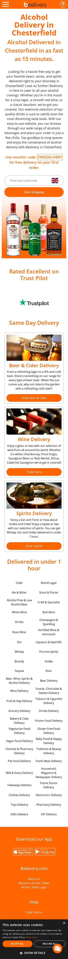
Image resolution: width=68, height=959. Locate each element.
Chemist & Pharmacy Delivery (19, 751)
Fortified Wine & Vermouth (48, 632)
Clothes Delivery (19, 795)
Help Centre (34, 912)
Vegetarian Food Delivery (19, 731)
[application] (58, 949)
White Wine (19, 612)
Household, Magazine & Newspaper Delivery (49, 773)
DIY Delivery (49, 814)
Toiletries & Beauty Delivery (48, 751)
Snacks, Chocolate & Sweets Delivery (49, 691)
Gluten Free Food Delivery (48, 731)
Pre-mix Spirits (48, 652)
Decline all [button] (50, 943)
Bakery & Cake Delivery (19, 721)
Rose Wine (19, 632)
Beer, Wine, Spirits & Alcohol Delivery (19, 681)
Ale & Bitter (19, 592)
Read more (31, 937)
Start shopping (34, 192)
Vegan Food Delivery (19, 741)
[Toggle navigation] (5, 4)
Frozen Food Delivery (49, 721)
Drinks (19, 622)
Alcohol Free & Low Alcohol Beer (19, 602)
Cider (19, 583)
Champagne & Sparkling (48, 622)
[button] (34, 953)
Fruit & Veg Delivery (19, 701)
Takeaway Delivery (19, 785)
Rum (49, 671)
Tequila (19, 671)
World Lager (49, 583)
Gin (19, 642)
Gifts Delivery (19, 814)
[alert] (34, 939)
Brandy (19, 661)
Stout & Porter (48, 592)
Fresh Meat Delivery (49, 761)
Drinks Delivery (49, 711)
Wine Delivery (19, 691)
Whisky (19, 652)
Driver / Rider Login (34, 887)
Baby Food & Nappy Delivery (49, 741)
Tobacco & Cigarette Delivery (48, 701)
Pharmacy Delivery (48, 805)
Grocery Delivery (19, 711)
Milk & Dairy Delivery (19, 773)
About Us (34, 879)
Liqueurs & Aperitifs (49, 642)
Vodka (49, 661)
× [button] (64, 923)
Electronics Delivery (49, 795)
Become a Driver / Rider (34, 883)
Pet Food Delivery (19, 761)
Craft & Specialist (49, 602)
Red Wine (49, 612)
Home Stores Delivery (48, 785)
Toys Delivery (19, 805)
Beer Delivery (49, 681)
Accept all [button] (17, 943)
